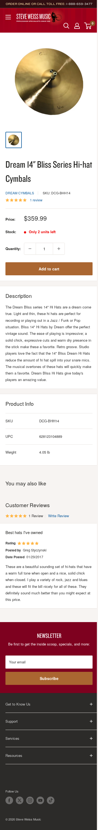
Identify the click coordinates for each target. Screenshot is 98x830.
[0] (88, 26)
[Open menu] (8, 17)
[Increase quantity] (59, 248)
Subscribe (49, 678)
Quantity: (13, 248)
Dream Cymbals (19, 193)
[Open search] (66, 26)
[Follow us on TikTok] (50, 800)
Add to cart (49, 269)
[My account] (77, 26)
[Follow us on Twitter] (19, 800)
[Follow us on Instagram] (30, 800)
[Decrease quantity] (30, 248)
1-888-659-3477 (79, 4)
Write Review (58, 515)
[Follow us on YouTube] (40, 800)
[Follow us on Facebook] (9, 800)
